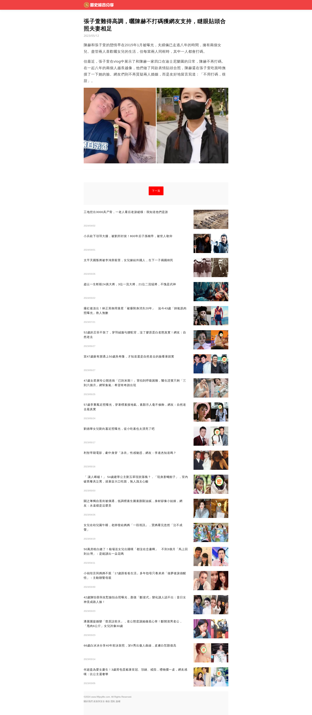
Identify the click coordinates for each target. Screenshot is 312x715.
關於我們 (88, 701)
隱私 (113, 701)
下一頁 (156, 190)
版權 (118, 701)
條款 (107, 701)
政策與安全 (99, 701)
